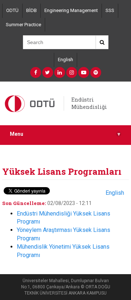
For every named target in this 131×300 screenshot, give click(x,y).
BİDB (31, 10)
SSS (110, 10)
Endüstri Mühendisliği (89, 103)
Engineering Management (71, 10)
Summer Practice (23, 24)
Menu (65, 134)
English (65, 59)
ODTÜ (12, 10)
